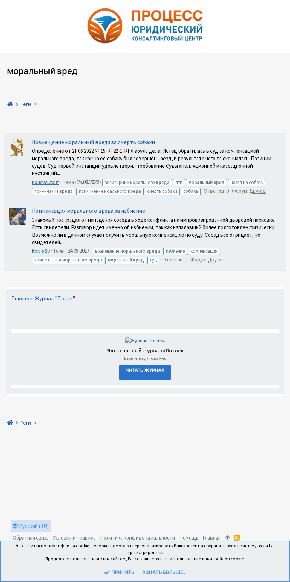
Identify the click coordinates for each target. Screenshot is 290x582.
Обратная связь (31, 537)
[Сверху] (227, 537)
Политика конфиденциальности (137, 537)
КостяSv (41, 251)
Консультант (45, 182)
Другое (257, 191)
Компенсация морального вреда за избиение (88, 210)
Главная (212, 537)
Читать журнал (145, 370)
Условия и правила (74, 537)
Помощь (188, 537)
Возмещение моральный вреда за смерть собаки (93, 141)
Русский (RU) (33, 526)
